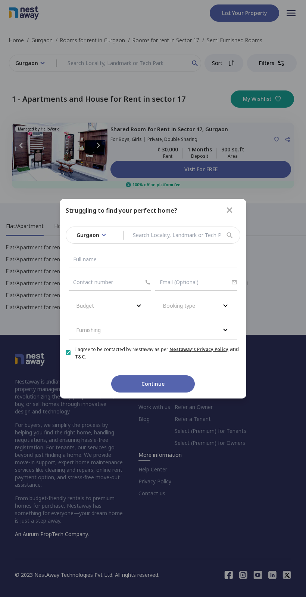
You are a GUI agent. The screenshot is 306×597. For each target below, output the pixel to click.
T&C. (80, 357)
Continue (153, 383)
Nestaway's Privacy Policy (198, 349)
